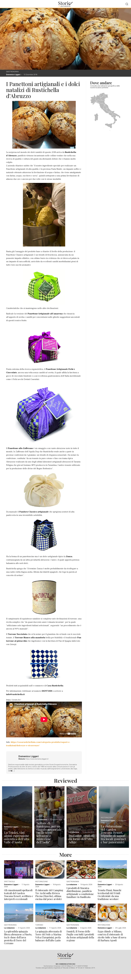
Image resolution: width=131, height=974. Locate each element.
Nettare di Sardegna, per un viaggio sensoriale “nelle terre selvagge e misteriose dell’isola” (49, 833)
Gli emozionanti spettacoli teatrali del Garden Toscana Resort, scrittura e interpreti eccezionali (18, 894)
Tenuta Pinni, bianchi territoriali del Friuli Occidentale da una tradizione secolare (109, 894)
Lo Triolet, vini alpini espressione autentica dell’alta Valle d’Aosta (16, 837)
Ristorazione (107, 818)
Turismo (39, 925)
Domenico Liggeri (13, 75)
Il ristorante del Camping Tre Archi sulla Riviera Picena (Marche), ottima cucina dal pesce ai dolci (49, 894)
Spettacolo (9, 881)
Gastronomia (12, 72)
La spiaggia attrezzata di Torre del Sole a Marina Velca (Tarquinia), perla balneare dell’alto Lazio (48, 936)
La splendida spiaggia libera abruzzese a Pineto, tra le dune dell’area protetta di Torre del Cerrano (18, 937)
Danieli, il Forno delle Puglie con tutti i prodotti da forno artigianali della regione (80, 936)
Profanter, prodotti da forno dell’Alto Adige (81, 839)
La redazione (41, 819)
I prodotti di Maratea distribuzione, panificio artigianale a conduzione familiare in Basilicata (80, 892)
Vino (6, 824)
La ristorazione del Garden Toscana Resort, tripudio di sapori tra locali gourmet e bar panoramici (113, 834)
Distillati (40, 816)
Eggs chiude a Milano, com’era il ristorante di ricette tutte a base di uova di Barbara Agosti (112, 936)
